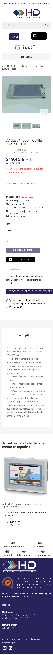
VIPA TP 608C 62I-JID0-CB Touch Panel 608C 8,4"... (26, 514)
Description (24, 335)
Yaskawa (15, 596)
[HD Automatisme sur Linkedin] (10, 648)
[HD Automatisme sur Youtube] (5, 648)
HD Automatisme (18, 639)
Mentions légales (9, 642)
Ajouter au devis (20, 260)
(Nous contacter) (17, 213)
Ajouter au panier (24, 250)
